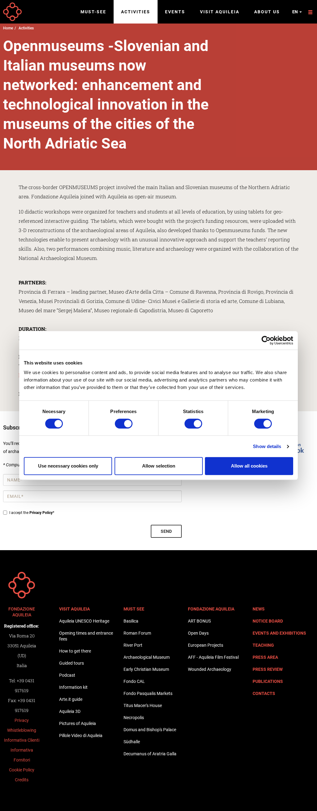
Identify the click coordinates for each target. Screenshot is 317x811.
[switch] (123, 424)
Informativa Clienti (21, 740)
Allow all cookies (249, 465)
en (295, 11)
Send (166, 531)
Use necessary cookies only (68, 465)
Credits (21, 779)
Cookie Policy (21, 769)
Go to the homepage (12, 12)
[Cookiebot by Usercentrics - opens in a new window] (266, 340)
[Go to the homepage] (21, 585)
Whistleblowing (21, 730)
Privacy (22, 720)
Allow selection (158, 465)
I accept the (31, 513)
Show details (267, 446)
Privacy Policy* (41, 513)
